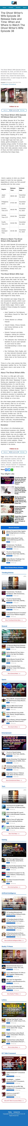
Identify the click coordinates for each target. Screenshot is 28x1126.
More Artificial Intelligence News (13, 940)
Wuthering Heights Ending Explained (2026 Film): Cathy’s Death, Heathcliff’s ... (20, 510)
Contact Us (17, 1112)
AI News (11, 7)
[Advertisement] (14, 45)
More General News (13, 673)
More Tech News (13, 833)
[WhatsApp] (12, 470)
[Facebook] (6, 470)
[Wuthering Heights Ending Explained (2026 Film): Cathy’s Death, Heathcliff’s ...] (7, 512)
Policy (10, 1112)
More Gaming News (13, 887)
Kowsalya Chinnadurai (9, 84)
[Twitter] (9, 470)
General (18, 7)
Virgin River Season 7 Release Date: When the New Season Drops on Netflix (21, 519)
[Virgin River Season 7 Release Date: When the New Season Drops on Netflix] (7, 522)
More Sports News (13, 727)
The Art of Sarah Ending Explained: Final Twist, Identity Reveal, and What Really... (20, 490)
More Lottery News (13, 1047)
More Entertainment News (13, 780)
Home (4, 7)
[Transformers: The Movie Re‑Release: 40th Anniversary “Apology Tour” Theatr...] (7, 483)
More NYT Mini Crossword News (13, 1100)
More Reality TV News (13, 994)
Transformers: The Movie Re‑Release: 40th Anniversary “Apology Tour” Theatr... (20, 481)
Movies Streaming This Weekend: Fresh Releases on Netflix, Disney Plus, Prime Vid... (21, 500)
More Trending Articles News (13, 620)
